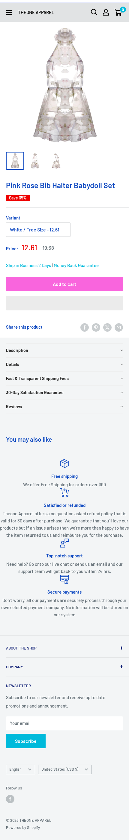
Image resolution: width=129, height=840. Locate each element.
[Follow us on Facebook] (10, 799)
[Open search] (94, 12)
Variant (13, 217)
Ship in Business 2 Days (28, 265)
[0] (118, 12)
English (15, 769)
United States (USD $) (59, 769)
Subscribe (26, 741)
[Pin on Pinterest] (96, 326)
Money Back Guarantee (76, 265)
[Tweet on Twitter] (107, 326)
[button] (64, 303)
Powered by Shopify (23, 827)
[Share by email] (119, 326)
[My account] (106, 12)
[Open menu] (9, 12)
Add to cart (64, 284)
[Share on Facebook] (84, 326)
